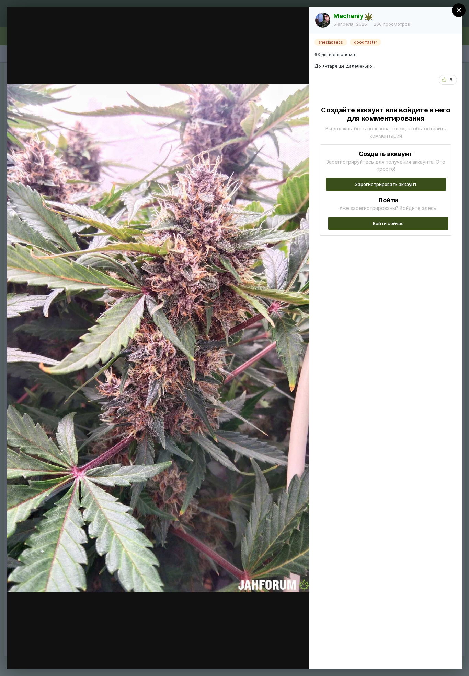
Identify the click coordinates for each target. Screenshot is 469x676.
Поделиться (279, 657)
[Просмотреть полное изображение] (297, 19)
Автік (49, 25)
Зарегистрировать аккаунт (386, 184)
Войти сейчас (388, 223)
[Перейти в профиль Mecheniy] (322, 20)
